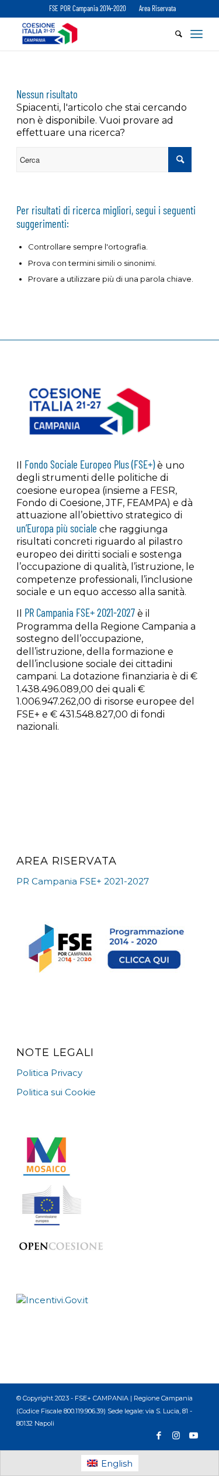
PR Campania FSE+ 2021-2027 (82, 881)
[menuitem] (87, 8)
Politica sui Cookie (56, 1092)
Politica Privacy (49, 1072)
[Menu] (196, 33)
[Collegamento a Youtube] (194, 1435)
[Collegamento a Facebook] (159, 1435)
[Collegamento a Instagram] (176, 1435)
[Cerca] (173, 33)
